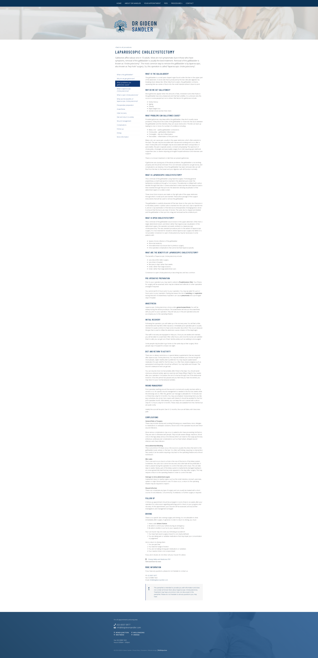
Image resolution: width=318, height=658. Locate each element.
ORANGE (136, 635)
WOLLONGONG (138, 633)
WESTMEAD (120, 635)
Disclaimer (144, 650)
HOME (119, 3)
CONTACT (190, 3)
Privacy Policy (136, 650)
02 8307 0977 (152, 575)
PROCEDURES (176, 3)
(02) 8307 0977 (123, 624)
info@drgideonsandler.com (159, 580)
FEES (166, 3)
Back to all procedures (124, 47)
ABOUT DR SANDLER (133, 3)
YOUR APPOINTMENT (152, 3)
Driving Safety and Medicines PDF (159, 559)
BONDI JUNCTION (122, 633)
